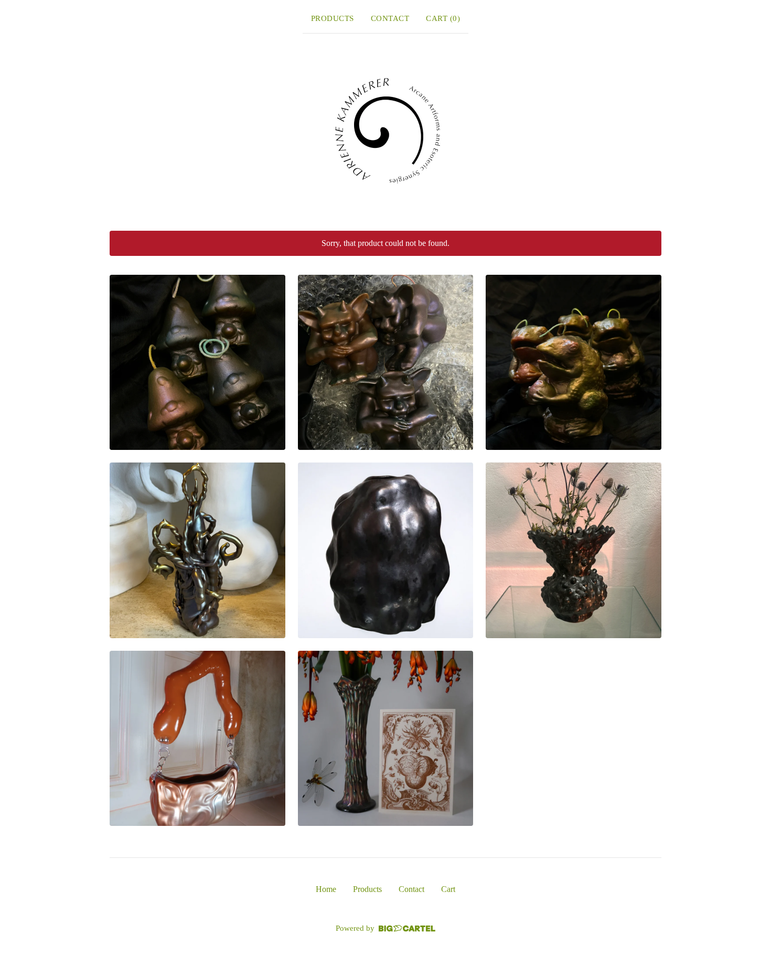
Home (326, 889)
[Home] (385, 130)
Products (332, 18)
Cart (448, 889)
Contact (390, 18)
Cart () (443, 18)
